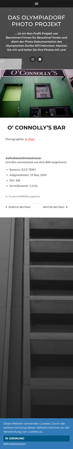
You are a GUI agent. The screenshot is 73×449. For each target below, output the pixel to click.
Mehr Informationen (14, 443)
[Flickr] (40, 59)
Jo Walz (30, 139)
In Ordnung (14, 438)
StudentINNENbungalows (24, 196)
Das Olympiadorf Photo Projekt (36, 20)
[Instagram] (33, 59)
